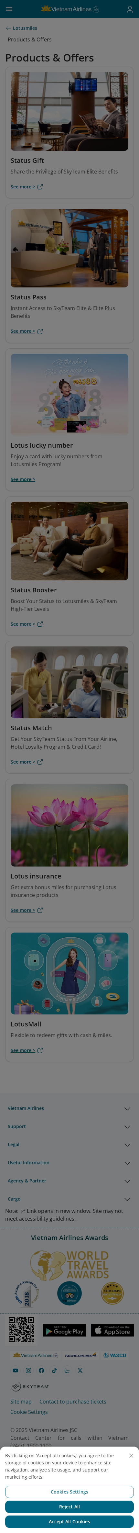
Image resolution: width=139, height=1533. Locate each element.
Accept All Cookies (69, 1521)
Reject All (69, 1507)
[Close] (131, 1455)
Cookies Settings (69, 1492)
